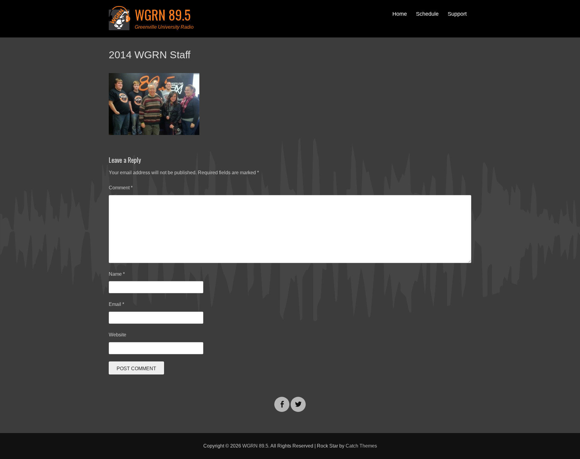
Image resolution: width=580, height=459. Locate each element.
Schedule (427, 14)
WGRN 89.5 (163, 14)
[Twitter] (298, 400)
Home (399, 14)
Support (457, 14)
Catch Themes (361, 445)
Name (117, 274)
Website (117, 334)
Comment (121, 187)
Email (116, 304)
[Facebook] (281, 400)
